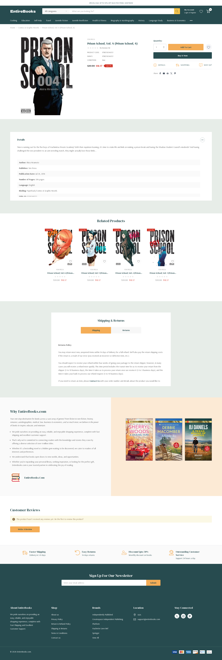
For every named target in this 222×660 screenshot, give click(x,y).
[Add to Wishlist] (208, 47)
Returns (126, 330)
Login (186, 12)
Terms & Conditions (59, 633)
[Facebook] (160, 73)
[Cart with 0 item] (208, 11)
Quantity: (157, 40)
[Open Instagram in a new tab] (183, 616)
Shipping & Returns (59, 628)
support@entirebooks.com (149, 619)
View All (95, 637)
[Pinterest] (175, 73)
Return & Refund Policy (61, 624)
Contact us (56, 637)
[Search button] (177, 11)
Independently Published (102, 614)
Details (21, 139)
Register (193, 12)
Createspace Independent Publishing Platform (107, 621)
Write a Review (25, 529)
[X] (171, 73)
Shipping (96, 330)
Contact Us (95, 381)
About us (55, 614)
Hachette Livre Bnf (100, 628)
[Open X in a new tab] (177, 616)
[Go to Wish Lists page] (201, 11)
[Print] (168, 73)
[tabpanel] (60, 255)
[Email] (164, 73)
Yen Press (91, 39)
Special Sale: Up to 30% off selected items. (111, 3)
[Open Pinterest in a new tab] (190, 616)
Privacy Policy (57, 619)
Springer (95, 633)
